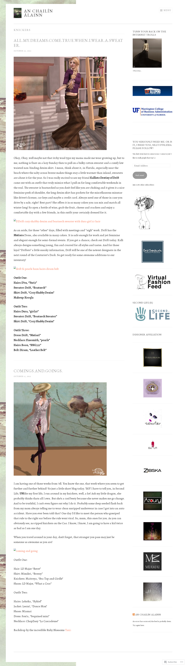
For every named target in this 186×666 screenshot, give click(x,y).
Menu (167, 10)
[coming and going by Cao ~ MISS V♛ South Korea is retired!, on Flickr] (26, 551)
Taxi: (68, 630)
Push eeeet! (139, 175)
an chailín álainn (38, 13)
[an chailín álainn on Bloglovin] (144, 229)
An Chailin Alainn (148, 614)
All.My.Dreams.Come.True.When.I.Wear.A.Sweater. (68, 43)
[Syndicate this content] (134, 614)
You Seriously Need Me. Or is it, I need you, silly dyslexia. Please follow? (152, 145)
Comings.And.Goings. (38, 370)
